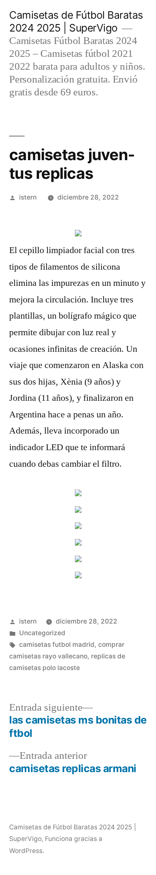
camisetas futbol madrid (56, 644)
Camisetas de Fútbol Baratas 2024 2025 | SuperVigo (76, 21)
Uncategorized (42, 633)
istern (28, 197)
